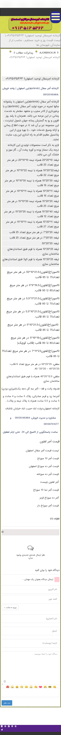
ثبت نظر (7, 703)
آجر (49, 498)
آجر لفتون (49, 482)
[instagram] (15, 726)
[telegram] (1, 730)
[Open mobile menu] (55, 17)
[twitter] (5, 726)
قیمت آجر (42, 450)
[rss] (12, 726)
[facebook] (1, 726)
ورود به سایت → (10, 607)
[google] (8, 726)
